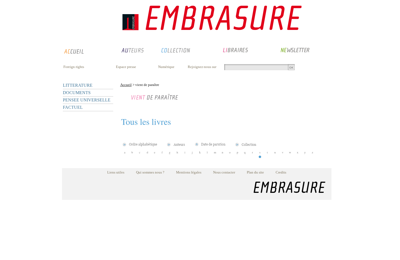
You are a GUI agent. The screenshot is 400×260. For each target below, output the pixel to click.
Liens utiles (115, 172)
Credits (281, 172)
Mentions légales (188, 172)
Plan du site (255, 172)
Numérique (166, 67)
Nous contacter (224, 172)
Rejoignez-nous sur (202, 67)
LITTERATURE (78, 85)
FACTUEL (73, 107)
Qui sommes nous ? (150, 172)
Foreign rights (73, 67)
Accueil (126, 85)
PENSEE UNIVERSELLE (86, 100)
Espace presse (126, 67)
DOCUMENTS (77, 92)
